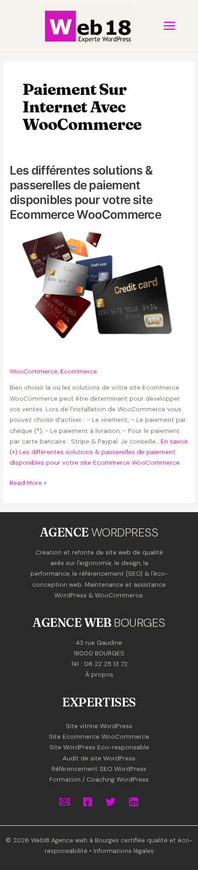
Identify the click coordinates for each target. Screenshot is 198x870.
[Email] (64, 802)
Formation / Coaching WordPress (99, 779)
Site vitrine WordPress (99, 726)
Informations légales (123, 851)
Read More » (28, 483)
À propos (99, 674)
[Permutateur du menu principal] (169, 26)
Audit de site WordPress (99, 758)
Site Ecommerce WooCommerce (99, 736)
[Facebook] (87, 802)
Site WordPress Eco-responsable (99, 747)
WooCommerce (34, 371)
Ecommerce (78, 371)
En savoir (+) (99, 452)
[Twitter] (110, 802)
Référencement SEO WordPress (99, 769)
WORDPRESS (124, 532)
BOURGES (139, 623)
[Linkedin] (133, 802)
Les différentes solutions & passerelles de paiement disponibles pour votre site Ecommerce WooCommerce (85, 192)
